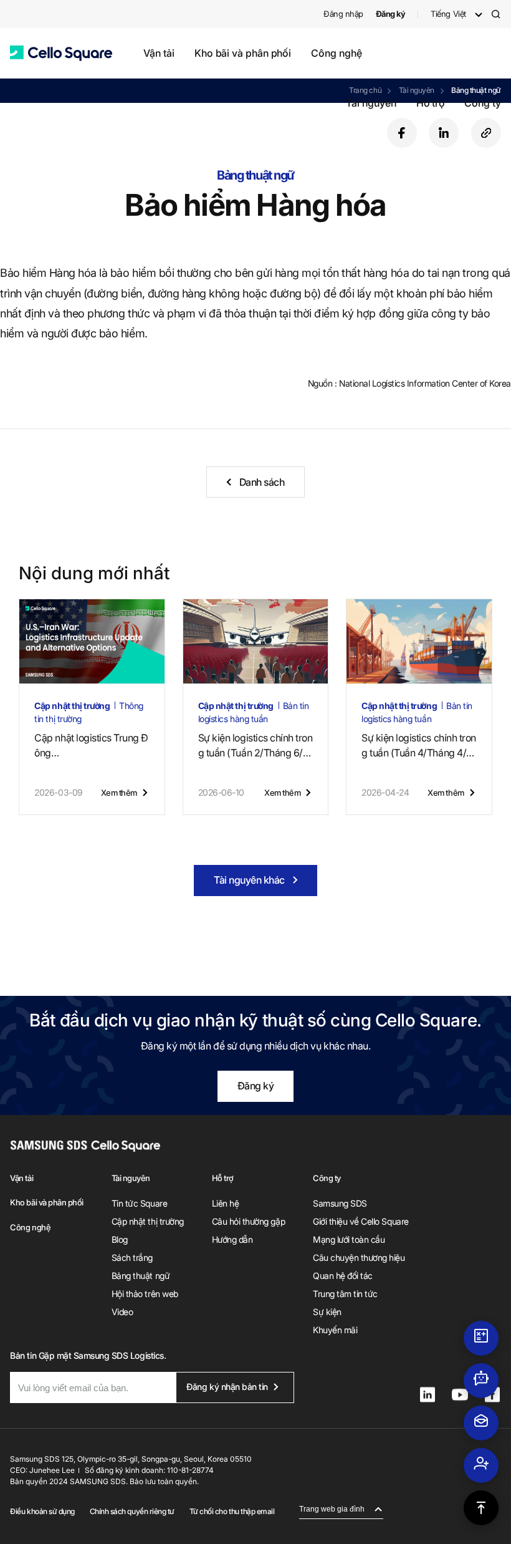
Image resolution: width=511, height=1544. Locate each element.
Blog (120, 1239)
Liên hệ (225, 1203)
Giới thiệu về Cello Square (361, 1221)
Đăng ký (255, 1085)
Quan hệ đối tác (343, 1275)
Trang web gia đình (332, 1509)
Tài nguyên (371, 103)
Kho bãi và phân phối (242, 53)
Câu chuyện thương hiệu (358, 1257)
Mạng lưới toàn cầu (348, 1239)
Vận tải (158, 53)
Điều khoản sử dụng (42, 1511)
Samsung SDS (340, 1203)
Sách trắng (132, 1257)
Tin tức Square (139, 1203)
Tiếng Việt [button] (448, 14)
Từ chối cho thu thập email (232, 1511)
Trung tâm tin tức (345, 1293)
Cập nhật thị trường (148, 1221)
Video (122, 1311)
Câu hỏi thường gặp (248, 1221)
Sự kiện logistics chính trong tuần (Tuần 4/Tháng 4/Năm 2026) (418, 745)
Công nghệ (336, 53)
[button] (61, 53)
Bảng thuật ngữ (141, 1275)
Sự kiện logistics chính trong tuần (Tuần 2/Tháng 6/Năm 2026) (255, 745)
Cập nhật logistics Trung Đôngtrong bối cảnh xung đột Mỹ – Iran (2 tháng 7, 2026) (91, 745)
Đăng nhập (343, 14)
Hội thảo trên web (145, 1293)
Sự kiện (327, 1311)
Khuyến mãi (335, 1329)
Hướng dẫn (232, 1239)
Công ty (482, 103)
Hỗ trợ (430, 103)
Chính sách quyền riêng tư (132, 1511)
